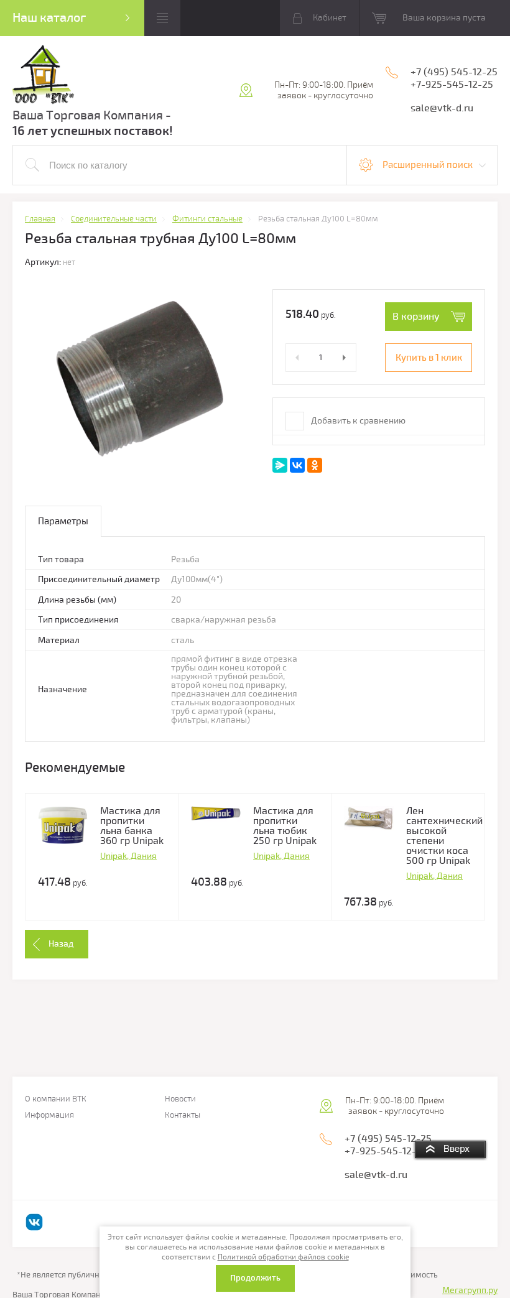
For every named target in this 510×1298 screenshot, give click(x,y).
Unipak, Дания (128, 856)
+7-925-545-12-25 (451, 84)
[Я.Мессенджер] (279, 465)
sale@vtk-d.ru (441, 108)
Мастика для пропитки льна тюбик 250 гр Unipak (285, 826)
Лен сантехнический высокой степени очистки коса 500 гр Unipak (444, 836)
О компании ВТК (55, 1099)
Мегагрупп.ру (470, 1290)
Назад (61, 944)
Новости (180, 1099)
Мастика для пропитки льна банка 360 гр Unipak (132, 826)
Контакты (182, 1115)
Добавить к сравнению (357, 420)
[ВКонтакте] (297, 465)
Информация (49, 1115)
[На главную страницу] (43, 76)
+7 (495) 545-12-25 (454, 72)
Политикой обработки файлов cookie (283, 1257)
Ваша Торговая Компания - (91, 115)
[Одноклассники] (314, 465)
